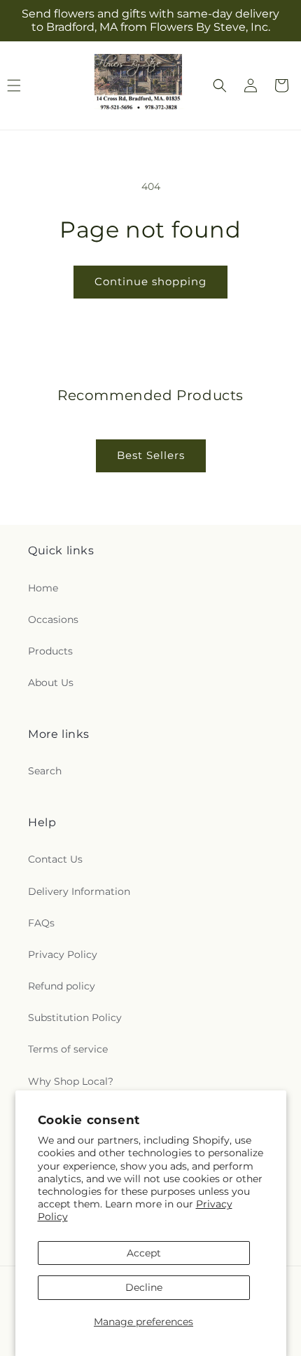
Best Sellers (151, 455)
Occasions (53, 619)
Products (50, 651)
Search (45, 771)
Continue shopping (150, 281)
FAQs (41, 923)
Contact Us (55, 859)
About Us (51, 682)
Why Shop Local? (70, 1081)
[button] (219, 85)
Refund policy (61, 986)
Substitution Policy (75, 1017)
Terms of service (68, 1049)
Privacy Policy (62, 954)
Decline (143, 1287)
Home (43, 588)
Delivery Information (79, 891)
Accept (144, 1253)
